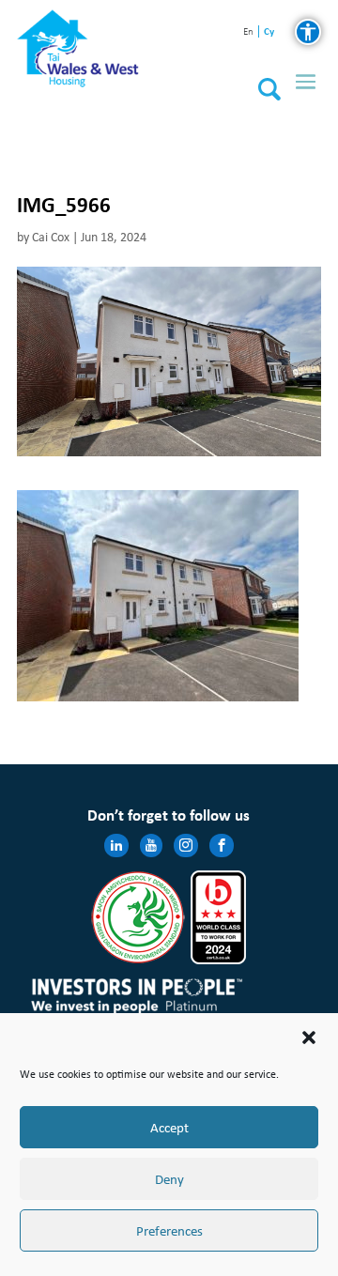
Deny (169, 1179)
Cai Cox (50, 237)
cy (269, 31)
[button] (309, 1037)
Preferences (169, 1230)
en (248, 32)
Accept (169, 1127)
